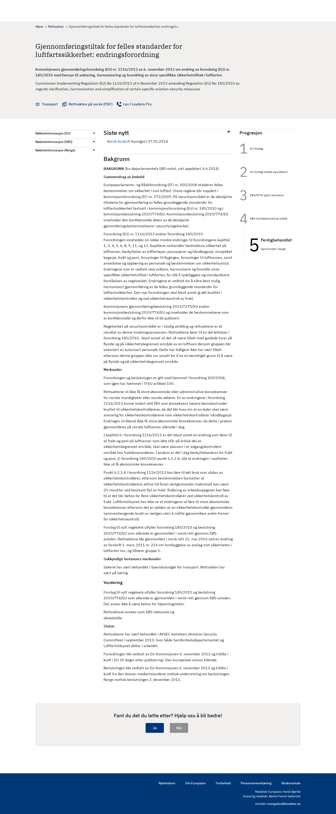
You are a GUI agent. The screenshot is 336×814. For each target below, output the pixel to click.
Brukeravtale (291, 783)
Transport (50, 104)
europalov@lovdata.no (284, 804)
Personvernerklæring (256, 783)
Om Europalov (195, 783)
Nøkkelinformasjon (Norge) (55, 150)
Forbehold (223, 783)
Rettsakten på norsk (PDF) (90, 104)
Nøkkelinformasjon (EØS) (53, 142)
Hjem (39, 26)
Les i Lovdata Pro (137, 104)
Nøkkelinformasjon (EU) (53, 133)
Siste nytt (116, 133)
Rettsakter (56, 26)
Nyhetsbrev (167, 783)
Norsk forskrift (119, 141)
